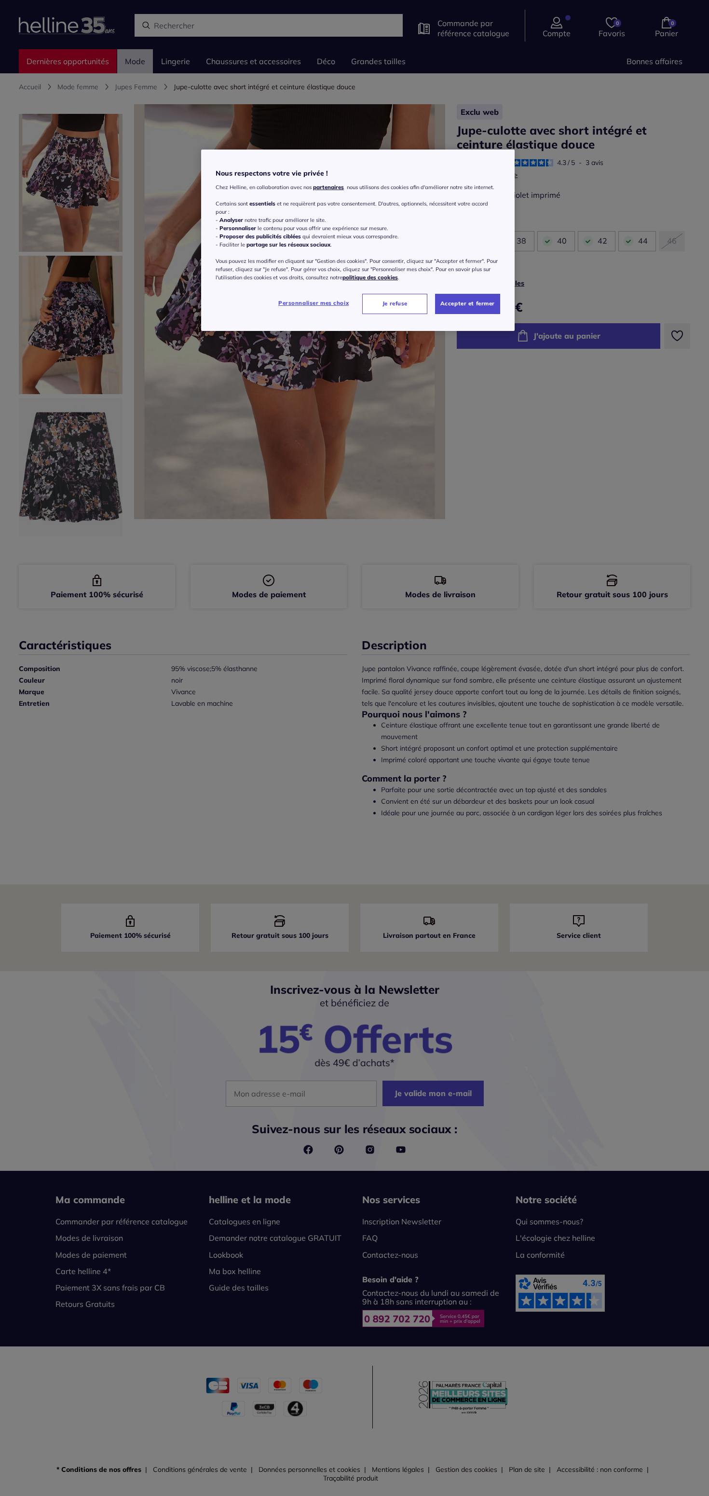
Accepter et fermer (467, 303)
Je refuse (395, 303)
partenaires (328, 187)
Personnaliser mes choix (313, 303)
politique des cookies (370, 277)
